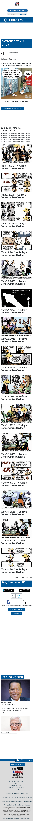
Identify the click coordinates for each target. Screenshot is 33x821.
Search (23, 14)
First (16, 578)
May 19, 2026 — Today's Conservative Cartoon (14, 484)
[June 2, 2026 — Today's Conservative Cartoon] (16, 182)
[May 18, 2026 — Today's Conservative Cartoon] (16, 499)
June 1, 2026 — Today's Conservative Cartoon (16, 137)
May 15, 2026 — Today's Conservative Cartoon (14, 542)
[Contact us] (30, 760)
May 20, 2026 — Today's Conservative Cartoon (14, 455)
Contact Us (17, 790)
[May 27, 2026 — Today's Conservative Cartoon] (16, 298)
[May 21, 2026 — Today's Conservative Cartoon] (16, 413)
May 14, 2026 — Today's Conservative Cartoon (14, 570)
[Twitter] (24, 602)
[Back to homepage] (17, 4)
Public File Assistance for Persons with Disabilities (17, 801)
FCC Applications (9, 805)
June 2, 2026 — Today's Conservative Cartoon (16, 135)
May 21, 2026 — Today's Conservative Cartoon (14, 426)
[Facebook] (8, 602)
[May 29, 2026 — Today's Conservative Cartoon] (16, 240)
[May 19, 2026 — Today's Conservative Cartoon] (16, 471)
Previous (21, 578)
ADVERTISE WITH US (17, 10)
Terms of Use (6, 797)
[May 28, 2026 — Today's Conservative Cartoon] (16, 269)
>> (3, 712)
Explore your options (16, 609)
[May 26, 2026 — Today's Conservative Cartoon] (16, 327)
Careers (27, 805)
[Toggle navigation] (4, 4)
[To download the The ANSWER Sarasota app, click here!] (8, 590)
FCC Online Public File (25, 797)
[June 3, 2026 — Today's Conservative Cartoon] (16, 154)
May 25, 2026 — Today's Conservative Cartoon (14, 369)
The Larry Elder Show (8, 704)
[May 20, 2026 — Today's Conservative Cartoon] (16, 442)
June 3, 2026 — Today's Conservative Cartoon (16, 133)
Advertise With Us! (16, 613)
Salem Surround (19, 805)
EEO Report (14, 797)
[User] (26, 760)
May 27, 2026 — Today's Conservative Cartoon (14, 311)
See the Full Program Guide (9, 733)
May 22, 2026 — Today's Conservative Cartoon (14, 397)
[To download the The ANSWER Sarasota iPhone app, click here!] (24, 590)
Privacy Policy (25, 793)
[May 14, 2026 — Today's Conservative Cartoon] (16, 557)
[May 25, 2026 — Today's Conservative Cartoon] (16, 355)
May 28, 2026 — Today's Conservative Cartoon (16, 142)
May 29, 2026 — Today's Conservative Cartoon (16, 139)
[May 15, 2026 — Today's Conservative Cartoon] (16, 528)
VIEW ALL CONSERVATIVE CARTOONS (16, 101)
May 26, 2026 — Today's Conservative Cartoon (14, 340)
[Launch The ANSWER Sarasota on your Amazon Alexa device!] (16, 596)
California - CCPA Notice (13, 793)
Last (31, 578)
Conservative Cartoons (12, 108)
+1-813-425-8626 (19, 788)
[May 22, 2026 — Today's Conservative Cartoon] (16, 384)
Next (27, 578)
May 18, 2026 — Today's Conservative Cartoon (14, 513)
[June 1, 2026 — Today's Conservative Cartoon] (16, 211)
